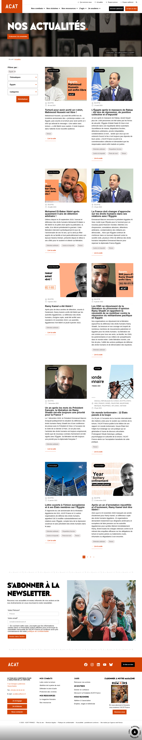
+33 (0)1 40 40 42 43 (17, 690)
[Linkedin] (98, 664)
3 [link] (90, 557)
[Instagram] (92, 664)
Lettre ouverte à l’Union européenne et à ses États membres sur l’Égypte (65, 506)
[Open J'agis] (86, 8)
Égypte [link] (11, 71)
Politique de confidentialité (66, 722)
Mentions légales (51, 722)
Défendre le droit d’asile (48, 689)
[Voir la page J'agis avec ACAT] (135, 739)
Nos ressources (45, 702)
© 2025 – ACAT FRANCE (27, 722)
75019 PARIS (12, 686)
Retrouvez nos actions (82, 682)
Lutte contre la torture (47, 682)
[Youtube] (104, 664)
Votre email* (13, 618)
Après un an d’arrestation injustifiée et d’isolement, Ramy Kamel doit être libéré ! (112, 507)
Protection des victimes (48, 692)
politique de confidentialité (38, 631)
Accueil (11, 59)
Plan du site (40, 722)
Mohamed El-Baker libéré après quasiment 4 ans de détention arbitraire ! (62, 213)
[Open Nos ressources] (77, 8)
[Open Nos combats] (44, 8)
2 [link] (87, 557)
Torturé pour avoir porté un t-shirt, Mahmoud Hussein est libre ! (64, 111)
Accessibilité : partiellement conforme (87, 722)
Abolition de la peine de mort (50, 685)
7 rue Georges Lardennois (16, 684)
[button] (136, 2)
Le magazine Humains (48, 699)
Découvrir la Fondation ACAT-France (87, 693)
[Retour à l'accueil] (13, 664)
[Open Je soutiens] (100, 8)
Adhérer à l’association (82, 700)
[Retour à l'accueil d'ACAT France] (11, 6)
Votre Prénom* (14, 610)
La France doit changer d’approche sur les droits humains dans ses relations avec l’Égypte (111, 213)
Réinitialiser (23, 99)
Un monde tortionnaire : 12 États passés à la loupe (110, 413)
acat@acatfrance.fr (19, 694)
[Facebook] (86, 664)
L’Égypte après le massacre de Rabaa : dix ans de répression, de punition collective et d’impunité (112, 112)
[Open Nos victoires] (59, 8)
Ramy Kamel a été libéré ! (59, 306)
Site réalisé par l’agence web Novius (111, 722)
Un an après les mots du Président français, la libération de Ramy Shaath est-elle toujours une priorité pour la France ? (65, 411)
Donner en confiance (81, 690)
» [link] (93, 557)
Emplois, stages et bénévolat (84, 704)
